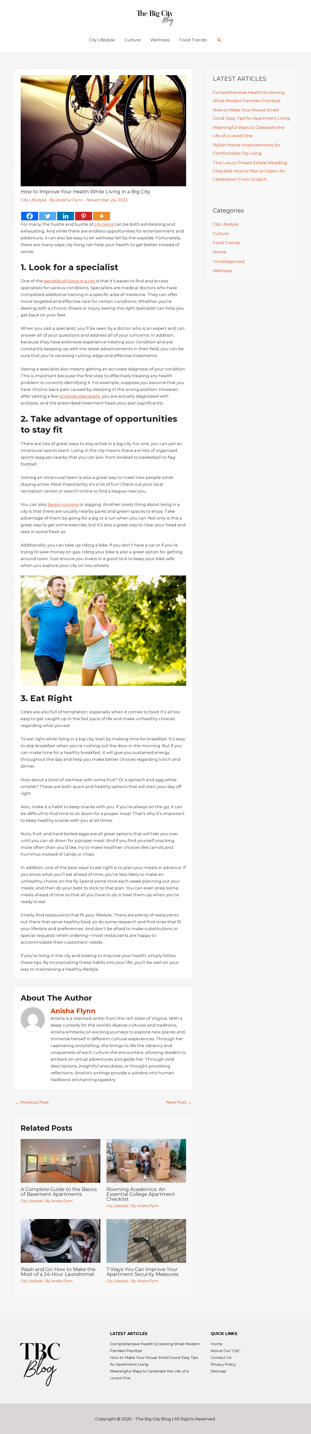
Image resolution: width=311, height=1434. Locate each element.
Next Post (179, 1102)
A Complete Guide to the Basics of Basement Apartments (59, 1191)
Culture (221, 233)
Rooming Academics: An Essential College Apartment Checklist (140, 1194)
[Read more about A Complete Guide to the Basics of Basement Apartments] (60, 1160)
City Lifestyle (33, 199)
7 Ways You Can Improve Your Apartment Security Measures (142, 1271)
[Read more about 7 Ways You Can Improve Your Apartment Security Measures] (146, 1240)
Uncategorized (228, 261)
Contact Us (221, 1357)
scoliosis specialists (80, 396)
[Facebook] (29, 216)
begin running (63, 504)
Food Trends (226, 242)
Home (219, 252)
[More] (101, 216)
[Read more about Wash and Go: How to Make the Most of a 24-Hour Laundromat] (60, 1240)
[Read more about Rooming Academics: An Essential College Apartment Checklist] (146, 1160)
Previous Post (32, 1102)
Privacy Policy (223, 1364)
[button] (219, 40)
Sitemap (218, 1371)
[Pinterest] (83, 216)
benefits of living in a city (69, 280)
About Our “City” (226, 1350)
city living (103, 224)
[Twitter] (47, 216)
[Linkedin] (65, 216)
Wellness (222, 270)
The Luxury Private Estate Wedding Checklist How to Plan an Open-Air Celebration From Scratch (250, 171)
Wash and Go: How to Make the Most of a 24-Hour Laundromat (58, 1271)
